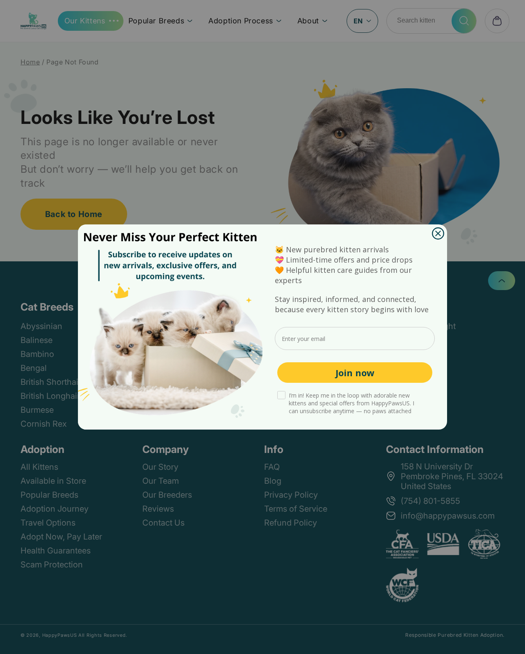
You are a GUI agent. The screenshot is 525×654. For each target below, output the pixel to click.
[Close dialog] (438, 233)
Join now (355, 372)
